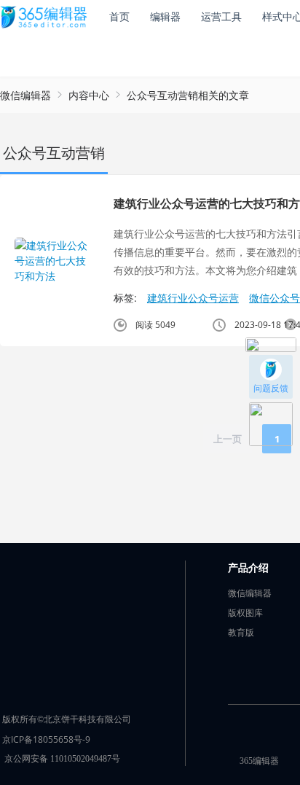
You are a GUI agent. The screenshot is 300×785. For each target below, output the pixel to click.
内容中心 (88, 95)
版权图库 (245, 612)
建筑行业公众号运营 (193, 298)
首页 (119, 16)
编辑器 (165, 16)
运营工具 (221, 16)
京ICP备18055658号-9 (46, 739)
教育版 (241, 632)
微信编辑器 (25, 95)
